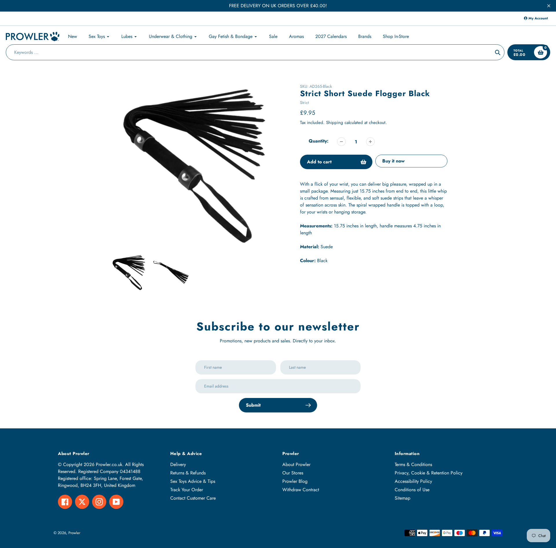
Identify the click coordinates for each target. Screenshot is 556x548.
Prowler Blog (295, 481)
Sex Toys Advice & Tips (192, 481)
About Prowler (296, 464)
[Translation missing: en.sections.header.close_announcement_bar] (549, 6)
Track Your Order (186, 489)
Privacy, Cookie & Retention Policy (428, 473)
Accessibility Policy (413, 481)
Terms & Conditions (413, 464)
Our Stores (292, 473)
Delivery (178, 464)
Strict (304, 102)
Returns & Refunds (188, 473)
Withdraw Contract (300, 489)
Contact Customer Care (193, 498)
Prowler (74, 533)
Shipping (334, 122)
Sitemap (402, 498)
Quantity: (318, 141)
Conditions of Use (412, 489)
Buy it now (393, 161)
